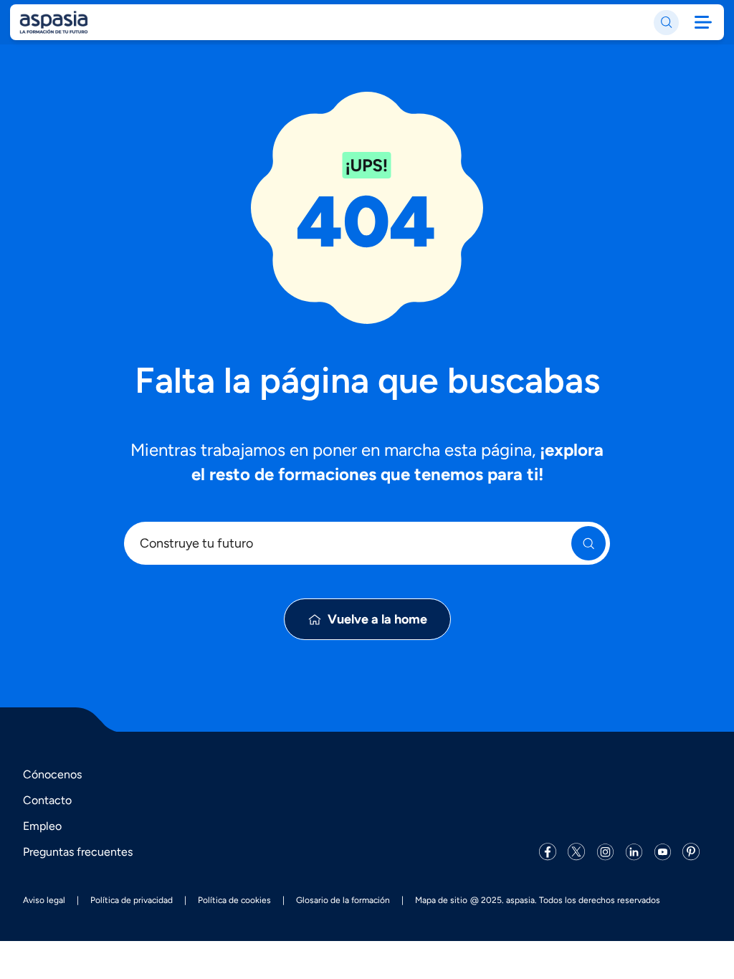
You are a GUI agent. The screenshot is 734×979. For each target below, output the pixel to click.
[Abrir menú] (702, 22)
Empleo (42, 826)
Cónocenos (52, 774)
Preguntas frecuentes (78, 852)
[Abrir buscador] (666, 22)
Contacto (47, 800)
